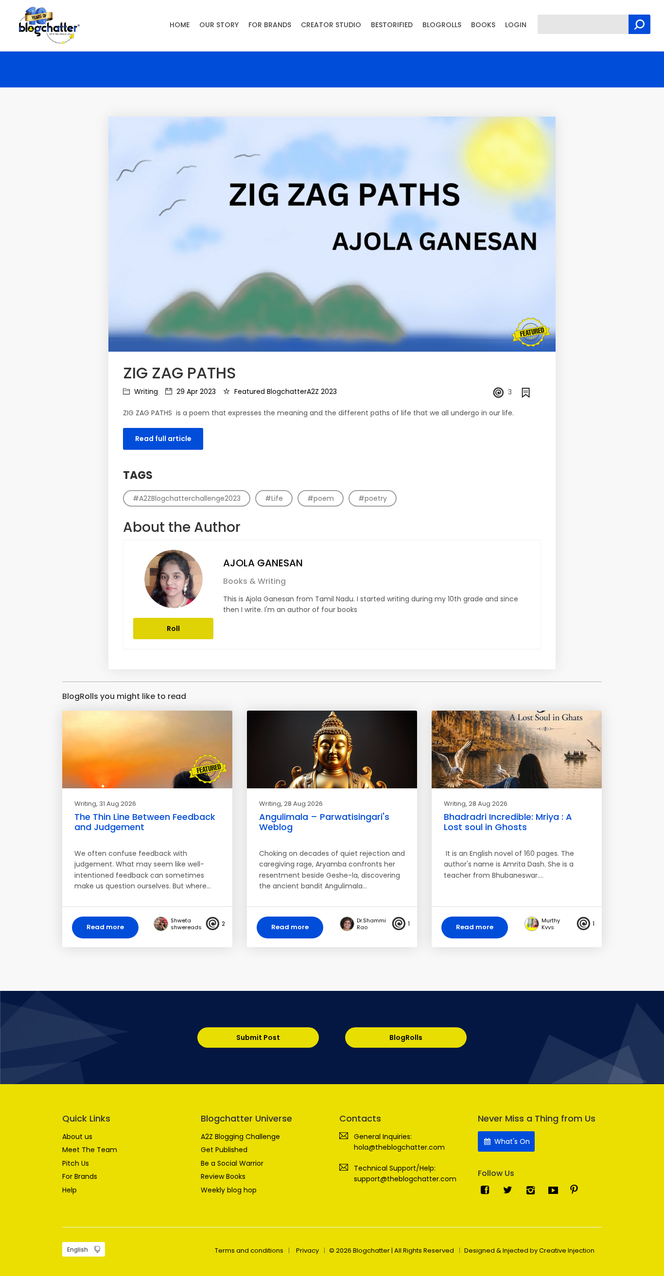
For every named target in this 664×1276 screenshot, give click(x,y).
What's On (511, 1141)
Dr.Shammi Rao (371, 924)
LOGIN (515, 25)
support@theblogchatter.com (405, 1179)
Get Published (224, 1150)
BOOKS (483, 25)
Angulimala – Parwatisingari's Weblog (324, 822)
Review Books (223, 1176)
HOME (180, 25)
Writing (145, 391)
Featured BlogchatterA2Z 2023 (284, 391)
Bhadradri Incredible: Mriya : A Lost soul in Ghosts (508, 822)
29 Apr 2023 (195, 391)
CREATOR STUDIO (331, 25)
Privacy (307, 1250)
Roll (173, 628)
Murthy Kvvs (551, 924)
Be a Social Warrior (232, 1163)
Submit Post (258, 1037)
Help (69, 1190)
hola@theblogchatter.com (399, 1147)
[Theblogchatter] (47, 25)
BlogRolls (405, 1037)
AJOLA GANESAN (263, 563)
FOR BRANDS (269, 25)
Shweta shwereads (186, 924)
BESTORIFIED (392, 25)
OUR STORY (219, 25)
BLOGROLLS (441, 25)
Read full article (163, 438)
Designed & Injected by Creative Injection (529, 1250)
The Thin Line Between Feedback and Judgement (144, 822)
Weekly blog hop (229, 1190)
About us (77, 1136)
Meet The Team (89, 1150)
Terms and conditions (249, 1250)
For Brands (79, 1176)
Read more (105, 927)
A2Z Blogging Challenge (240, 1136)
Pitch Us (75, 1163)
